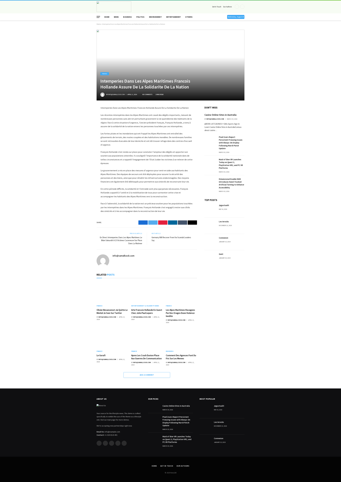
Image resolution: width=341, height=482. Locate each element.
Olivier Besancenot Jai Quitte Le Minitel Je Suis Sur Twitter (112, 311)
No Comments (147, 94)
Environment (155, 17)
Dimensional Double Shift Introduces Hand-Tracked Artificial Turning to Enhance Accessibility (231, 183)
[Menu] (98, 17)
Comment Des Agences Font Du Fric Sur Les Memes (181, 357)
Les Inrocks (224, 221)
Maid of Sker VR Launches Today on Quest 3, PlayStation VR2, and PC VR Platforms (231, 163)
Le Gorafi (101, 355)
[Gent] (210, 258)
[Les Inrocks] (210, 226)
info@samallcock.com (116, 94)
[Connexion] (210, 242)
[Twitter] (87, 121)
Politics (140, 17)
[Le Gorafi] (112, 337)
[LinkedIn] (87, 127)
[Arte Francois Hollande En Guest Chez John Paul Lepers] (146, 292)
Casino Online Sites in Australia (220, 114)
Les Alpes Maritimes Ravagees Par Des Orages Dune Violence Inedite (180, 313)
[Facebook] (87, 114)
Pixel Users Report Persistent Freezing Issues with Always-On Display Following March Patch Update (230, 143)
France (104, 74)
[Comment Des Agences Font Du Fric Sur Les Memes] (181, 337)
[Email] (87, 139)
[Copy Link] (87, 146)
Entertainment (173, 17)
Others (188, 17)
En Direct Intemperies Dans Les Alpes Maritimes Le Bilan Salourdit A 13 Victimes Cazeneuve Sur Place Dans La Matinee (121, 240)
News (116, 17)
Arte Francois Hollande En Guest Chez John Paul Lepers (146, 311)
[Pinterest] (87, 133)
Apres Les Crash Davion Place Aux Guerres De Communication (146, 357)
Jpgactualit (224, 205)
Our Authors (227, 7)
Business (127, 17)
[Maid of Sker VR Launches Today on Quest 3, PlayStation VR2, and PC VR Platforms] (210, 164)
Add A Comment (147, 375)
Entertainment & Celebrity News (145, 306)
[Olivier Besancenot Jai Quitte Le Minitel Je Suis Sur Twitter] (112, 292)
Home (106, 17)
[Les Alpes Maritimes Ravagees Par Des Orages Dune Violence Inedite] (181, 292)
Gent (221, 254)
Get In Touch (216, 7)
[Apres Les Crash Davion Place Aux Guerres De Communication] (146, 337)
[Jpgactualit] (210, 210)
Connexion (223, 238)
